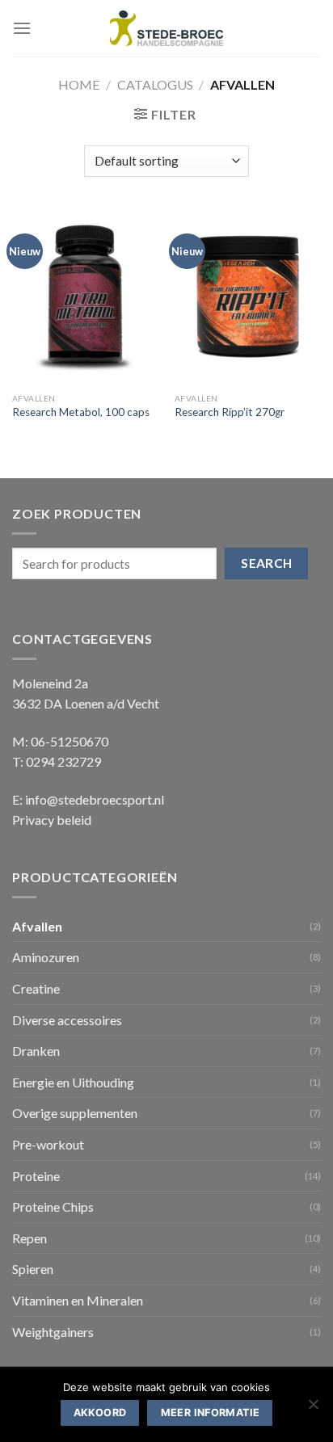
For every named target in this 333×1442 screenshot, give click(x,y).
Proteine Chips (53, 1206)
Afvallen (37, 926)
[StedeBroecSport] (166, 29)
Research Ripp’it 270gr (230, 412)
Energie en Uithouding (73, 1082)
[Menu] (22, 28)
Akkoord (100, 1412)
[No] (313, 1409)
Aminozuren (45, 957)
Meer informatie (210, 1412)
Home (78, 84)
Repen (29, 1238)
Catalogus (155, 84)
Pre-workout (48, 1144)
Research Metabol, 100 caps (81, 412)
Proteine (36, 1175)
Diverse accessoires (67, 1020)
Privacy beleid (51, 819)
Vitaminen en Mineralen (77, 1300)
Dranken (36, 1050)
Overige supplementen (74, 1112)
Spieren (32, 1268)
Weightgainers (53, 1331)
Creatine (36, 988)
